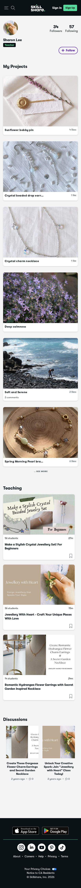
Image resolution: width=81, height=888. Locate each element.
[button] (6, 8)
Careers (29, 856)
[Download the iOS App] (25, 831)
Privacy (52, 856)
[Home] (38, 7)
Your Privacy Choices (37, 868)
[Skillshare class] (39, 514)
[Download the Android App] (55, 831)
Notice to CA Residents (40, 872)
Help (41, 856)
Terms (64, 856)
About (16, 856)
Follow (70, 50)
